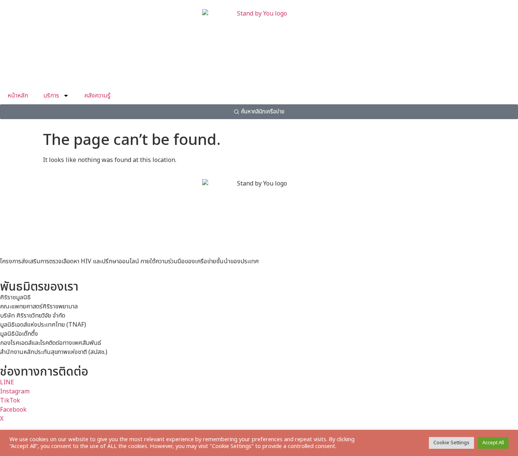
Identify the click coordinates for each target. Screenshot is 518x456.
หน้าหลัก (18, 95)
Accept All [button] (493, 443)
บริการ (51, 95)
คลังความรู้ (97, 95)
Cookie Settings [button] (451, 443)
